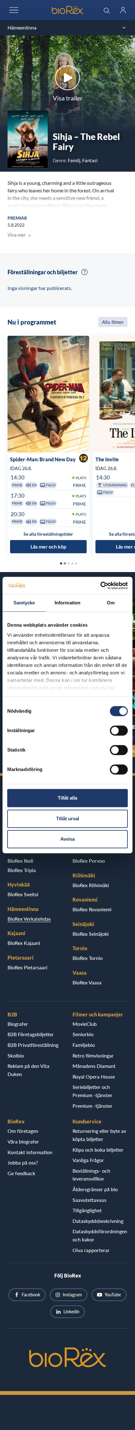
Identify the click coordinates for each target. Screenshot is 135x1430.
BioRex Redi (20, 861)
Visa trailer (68, 98)
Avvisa (67, 839)
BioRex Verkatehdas (29, 919)
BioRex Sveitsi (23, 894)
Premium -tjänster (92, 1106)
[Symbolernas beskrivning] (84, 272)
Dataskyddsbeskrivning (98, 1221)
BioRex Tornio (88, 958)
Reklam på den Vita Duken (28, 1070)
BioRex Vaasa (87, 982)
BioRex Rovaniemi (92, 909)
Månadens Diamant (94, 1066)
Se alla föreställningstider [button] (48, 534)
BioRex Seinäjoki (91, 934)
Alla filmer (113, 322)
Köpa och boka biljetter (98, 1150)
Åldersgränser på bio (95, 1189)
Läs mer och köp (48, 547)
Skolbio (16, 1055)
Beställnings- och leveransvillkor (91, 1175)
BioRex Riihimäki (91, 885)
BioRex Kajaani (24, 943)
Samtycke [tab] (24, 602)
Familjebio (84, 1045)
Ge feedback (21, 1173)
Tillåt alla (67, 798)
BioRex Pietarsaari (27, 967)
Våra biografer (23, 1141)
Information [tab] (67, 602)
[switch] (119, 731)
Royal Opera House (94, 1076)
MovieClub (85, 1024)
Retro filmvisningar (93, 1055)
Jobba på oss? (23, 1162)
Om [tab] (111, 602)
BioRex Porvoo (89, 861)
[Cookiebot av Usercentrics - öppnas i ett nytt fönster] (100, 585)
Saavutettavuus (89, 1200)
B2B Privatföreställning (33, 1045)
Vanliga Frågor (88, 1160)
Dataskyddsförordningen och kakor (100, 1235)
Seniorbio (83, 1034)
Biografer (18, 1024)
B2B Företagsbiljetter (31, 1034)
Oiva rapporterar (91, 1250)
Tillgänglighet (87, 1210)
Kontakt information (30, 1152)
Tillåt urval (67, 818)
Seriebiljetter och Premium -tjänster (92, 1091)
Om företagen (23, 1131)
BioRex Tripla (22, 870)
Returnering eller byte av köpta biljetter (99, 1135)
